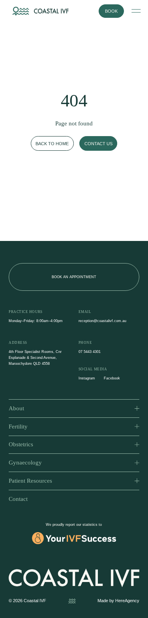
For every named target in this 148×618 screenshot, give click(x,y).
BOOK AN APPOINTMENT (74, 277)
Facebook (112, 378)
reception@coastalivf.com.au (102, 321)
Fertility (18, 426)
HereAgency (127, 600)
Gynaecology (25, 462)
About (16, 408)
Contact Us (98, 143)
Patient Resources (30, 481)
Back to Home (52, 143)
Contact (18, 499)
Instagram (87, 378)
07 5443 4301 (90, 352)
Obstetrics (21, 444)
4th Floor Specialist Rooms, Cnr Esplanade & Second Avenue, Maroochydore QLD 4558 (35, 358)
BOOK (111, 11)
